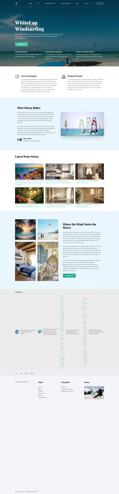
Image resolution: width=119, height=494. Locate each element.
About (77, 3)
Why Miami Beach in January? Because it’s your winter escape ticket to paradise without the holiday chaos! (50, 332)
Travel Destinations (65, 3)
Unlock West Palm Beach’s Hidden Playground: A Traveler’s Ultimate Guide (72, 331)
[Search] (94, 3)
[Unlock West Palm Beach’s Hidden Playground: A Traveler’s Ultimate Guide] (63, 332)
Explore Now (100, 3)
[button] (82, 124)
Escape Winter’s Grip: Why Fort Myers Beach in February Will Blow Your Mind (96, 331)
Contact (86, 3)
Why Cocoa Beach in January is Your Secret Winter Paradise (28, 331)
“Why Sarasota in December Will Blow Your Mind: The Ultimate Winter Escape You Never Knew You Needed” (29, 182)
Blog (38, 3)
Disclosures (41, 393)
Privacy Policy (42, 397)
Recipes (63, 387)
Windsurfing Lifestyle (50, 3)
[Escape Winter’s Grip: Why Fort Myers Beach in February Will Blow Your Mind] (85, 332)
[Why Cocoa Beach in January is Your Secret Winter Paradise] (17, 332)
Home (30, 3)
